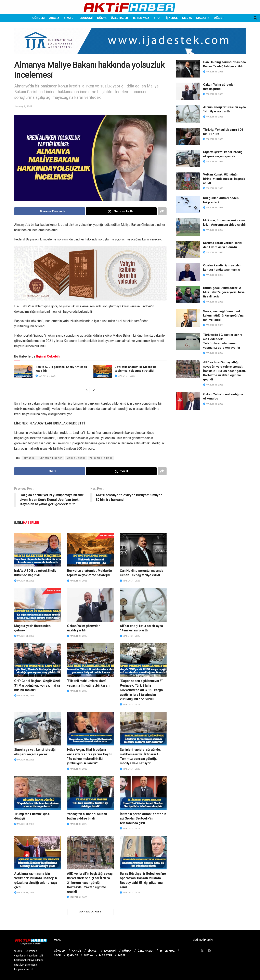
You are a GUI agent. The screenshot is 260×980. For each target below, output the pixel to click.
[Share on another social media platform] (162, 211)
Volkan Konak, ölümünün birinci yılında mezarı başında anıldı (224, 179)
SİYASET (69, 17)
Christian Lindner (50, 458)
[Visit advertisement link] (130, 44)
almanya (29, 458)
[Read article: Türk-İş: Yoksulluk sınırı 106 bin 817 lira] (188, 136)
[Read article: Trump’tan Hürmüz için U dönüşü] (37, 793)
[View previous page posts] (87, 390)
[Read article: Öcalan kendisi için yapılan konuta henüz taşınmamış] (188, 272)
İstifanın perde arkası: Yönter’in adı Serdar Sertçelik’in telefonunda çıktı (143, 818)
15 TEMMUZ (140, 17)
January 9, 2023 (23, 106)
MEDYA (187, 17)
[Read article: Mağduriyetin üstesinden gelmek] (37, 604)
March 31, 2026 (46, 376)
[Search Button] (255, 18)
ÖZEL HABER (119, 17)
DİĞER (218, 17)
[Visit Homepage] (130, 7)
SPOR (157, 17)
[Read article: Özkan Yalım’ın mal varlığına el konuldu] (188, 401)
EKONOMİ (86, 17)
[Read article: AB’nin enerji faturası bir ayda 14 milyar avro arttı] (143, 604)
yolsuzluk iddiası (101, 458)
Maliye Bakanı (76, 458)
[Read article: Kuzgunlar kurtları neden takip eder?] (188, 204)
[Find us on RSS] (209, 950)
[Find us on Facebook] (194, 950)
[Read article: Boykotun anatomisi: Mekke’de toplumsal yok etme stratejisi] (102, 371)
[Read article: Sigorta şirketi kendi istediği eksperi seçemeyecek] (37, 728)
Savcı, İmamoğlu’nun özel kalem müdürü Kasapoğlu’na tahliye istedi (223, 315)
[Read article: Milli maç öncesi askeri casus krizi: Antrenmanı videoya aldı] (188, 227)
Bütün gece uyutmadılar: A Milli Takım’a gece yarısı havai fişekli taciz (224, 292)
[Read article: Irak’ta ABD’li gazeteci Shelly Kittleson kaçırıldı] (23, 371)
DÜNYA (101, 17)
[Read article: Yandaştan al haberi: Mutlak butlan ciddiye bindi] (90, 793)
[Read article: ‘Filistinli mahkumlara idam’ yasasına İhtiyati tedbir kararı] (90, 660)
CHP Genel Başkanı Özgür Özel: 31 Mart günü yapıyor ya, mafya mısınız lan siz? (37, 685)
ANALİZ (54, 17)
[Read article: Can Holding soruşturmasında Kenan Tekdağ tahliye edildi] (143, 549)
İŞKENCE (172, 17)
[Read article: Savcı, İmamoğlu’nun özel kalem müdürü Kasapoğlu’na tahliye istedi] (188, 318)
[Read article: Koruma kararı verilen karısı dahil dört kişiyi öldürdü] (188, 249)
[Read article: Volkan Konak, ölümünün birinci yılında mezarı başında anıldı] (188, 181)
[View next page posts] (94, 390)
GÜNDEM (38, 17)
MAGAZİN (202, 17)
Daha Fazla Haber (90, 911)
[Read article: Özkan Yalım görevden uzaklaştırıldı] (90, 604)
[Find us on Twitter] (202, 950)
